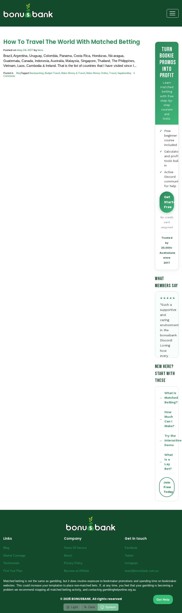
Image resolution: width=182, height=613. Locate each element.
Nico (40, 50)
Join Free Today (168, 487)
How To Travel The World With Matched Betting (71, 42)
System (110, 607)
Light (74, 607)
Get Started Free (169, 202)
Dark (91, 607)
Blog (18, 73)
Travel (112, 73)
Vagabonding (124, 73)
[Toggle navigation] (173, 13)
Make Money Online (97, 73)
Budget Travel (52, 73)
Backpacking (37, 73)
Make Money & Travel (73, 73)
